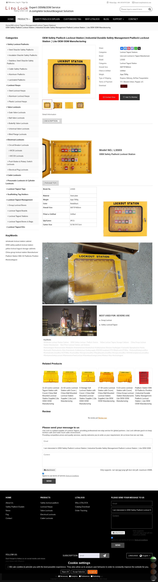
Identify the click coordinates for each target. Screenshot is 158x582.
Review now (102, 418)
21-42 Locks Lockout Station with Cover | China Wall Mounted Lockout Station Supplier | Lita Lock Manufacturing (69, 394)
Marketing (96, 576)
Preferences (85, 576)
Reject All (65, 572)
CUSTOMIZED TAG (72, 19)
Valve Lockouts (46, 511)
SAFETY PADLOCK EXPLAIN (47, 19)
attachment (50, 470)
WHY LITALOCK (92, 19)
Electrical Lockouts (48, 515)
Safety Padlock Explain (15, 507)
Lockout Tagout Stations (46, 25)
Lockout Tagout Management (24, 25)
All (12, 25)
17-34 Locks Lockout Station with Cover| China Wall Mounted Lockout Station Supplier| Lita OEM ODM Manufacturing (106, 394)
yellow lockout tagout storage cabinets (20, 249)
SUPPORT (117, 19)
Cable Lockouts (46, 518)
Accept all (92, 572)
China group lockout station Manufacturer (22, 252)
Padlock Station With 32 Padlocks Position (22, 256)
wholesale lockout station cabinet (18, 241)
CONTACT (133, 19)
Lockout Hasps (46, 507)
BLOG (106, 19)
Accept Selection (79, 572)
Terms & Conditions (72, 476)
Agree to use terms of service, (60, 476)
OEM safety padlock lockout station (19, 245)
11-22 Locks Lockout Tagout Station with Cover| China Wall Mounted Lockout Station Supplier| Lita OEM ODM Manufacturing (50, 396)
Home (8, 25)
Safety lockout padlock (49, 503)
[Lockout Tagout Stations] (123, 86)
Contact (9, 518)
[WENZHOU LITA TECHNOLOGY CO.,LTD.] (17, 9)
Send (49, 481)
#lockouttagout (11, 260)
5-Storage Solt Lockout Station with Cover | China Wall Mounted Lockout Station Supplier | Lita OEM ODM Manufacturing (87, 396)
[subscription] (104, 555)
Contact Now (110, 97)
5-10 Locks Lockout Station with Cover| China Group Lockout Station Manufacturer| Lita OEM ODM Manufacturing (125, 394)
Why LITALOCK (81, 503)
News (8, 511)
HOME (11, 19)
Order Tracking (81, 511)
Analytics (74, 576)
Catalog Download (82, 507)
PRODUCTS (23, 19)
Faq (7, 515)
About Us (9, 503)
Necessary (64, 576)
